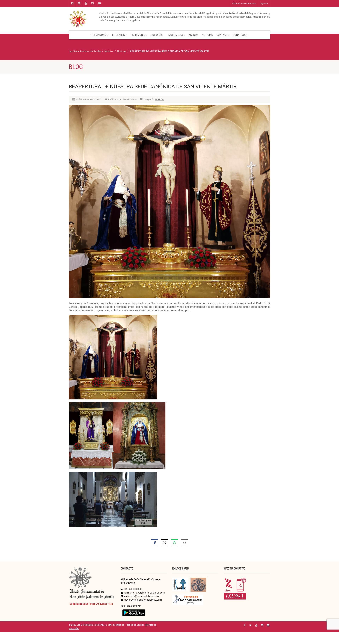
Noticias (207, 35)
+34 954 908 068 (132, 589)
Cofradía (157, 35)
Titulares (118, 35)
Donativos (239, 35)
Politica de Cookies (135, 625)
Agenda (264, 3)
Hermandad (98, 35)
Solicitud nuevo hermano (243, 3)
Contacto (222, 35)
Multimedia (175, 35)
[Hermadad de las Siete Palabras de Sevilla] (100, 18)
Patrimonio (137, 35)
